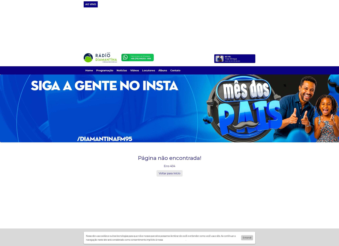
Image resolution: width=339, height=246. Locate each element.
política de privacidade (174, 240)
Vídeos (134, 70)
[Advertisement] (169, 30)
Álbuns (162, 70)
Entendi (247, 237)
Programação (104, 70)
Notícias (122, 70)
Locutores (148, 70)
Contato (175, 70)
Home (89, 70)
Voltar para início (169, 173)
